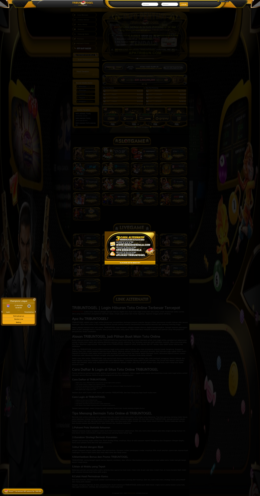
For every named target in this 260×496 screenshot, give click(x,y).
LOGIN (183, 4)
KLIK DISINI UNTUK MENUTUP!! (130, 263)
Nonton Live (18, 319)
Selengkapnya (18, 316)
